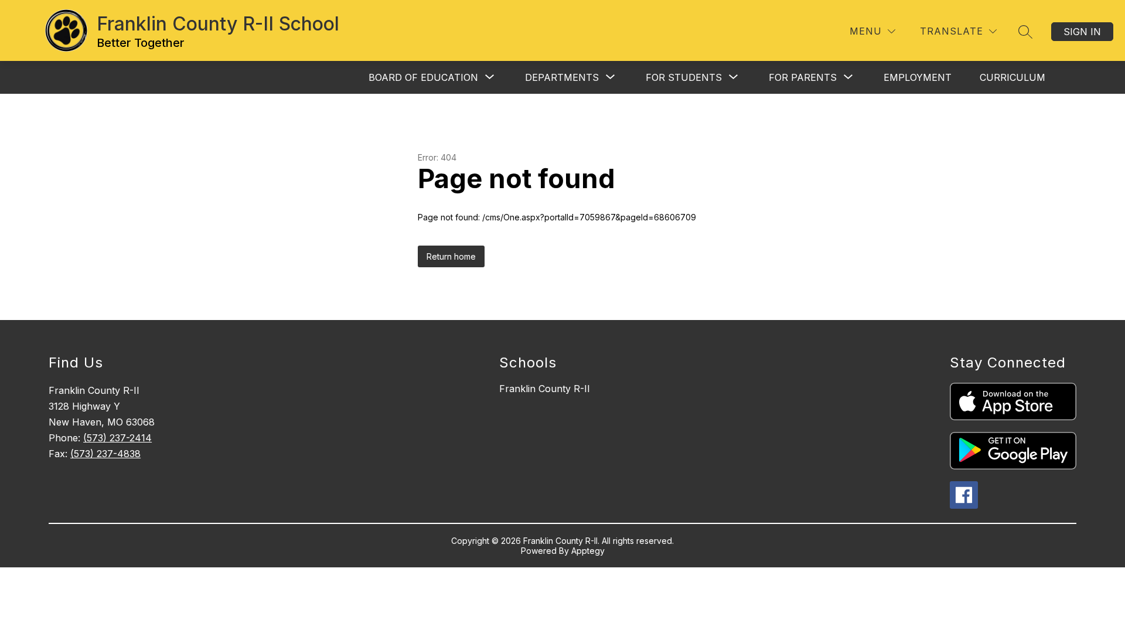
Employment (918, 77)
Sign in (1082, 32)
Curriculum (1012, 77)
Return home (451, 256)
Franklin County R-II (544, 388)
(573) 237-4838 (105, 454)
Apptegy (588, 551)
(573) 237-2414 (117, 438)
